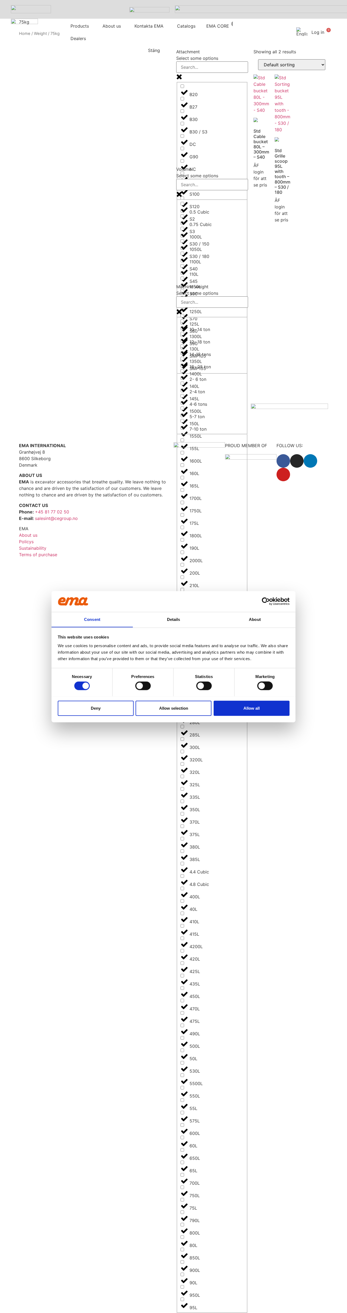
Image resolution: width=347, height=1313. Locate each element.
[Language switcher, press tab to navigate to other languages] (300, 32)
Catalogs (186, 26)
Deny (96, 708)
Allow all (251, 708)
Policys (26, 541)
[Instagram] (297, 461)
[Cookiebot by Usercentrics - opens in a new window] (266, 601)
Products (79, 26)
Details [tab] (173, 619)
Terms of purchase (38, 554)
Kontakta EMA (148, 26)
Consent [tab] (92, 619)
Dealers (78, 38)
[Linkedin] (310, 461)
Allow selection (173, 708)
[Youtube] (283, 474)
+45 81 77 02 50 (52, 512)
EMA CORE (217, 26)
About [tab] (255, 619)
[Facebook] (283, 461)
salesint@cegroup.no (56, 518)
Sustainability (32, 548)
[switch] (143, 685)
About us (111, 26)
